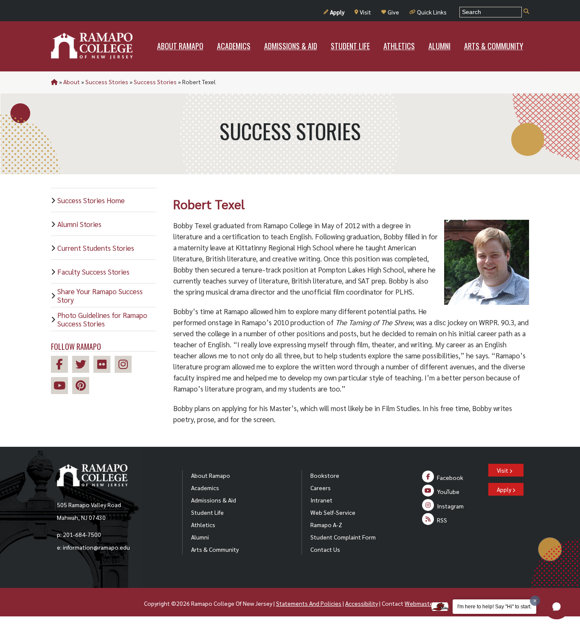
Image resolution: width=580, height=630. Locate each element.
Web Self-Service (332, 512)
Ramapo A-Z (326, 524)
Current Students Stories (95, 248)
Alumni (200, 537)
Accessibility (361, 603)
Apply (337, 12)
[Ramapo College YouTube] (61, 386)
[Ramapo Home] (91, 46)
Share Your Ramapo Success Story (100, 295)
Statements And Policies (308, 603)
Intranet (321, 500)
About (71, 81)
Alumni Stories (79, 224)
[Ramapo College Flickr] (104, 365)
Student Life (207, 512)
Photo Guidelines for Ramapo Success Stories (102, 319)
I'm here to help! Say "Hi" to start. (494, 606)
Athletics (203, 524)
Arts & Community (215, 549)
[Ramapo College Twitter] (82, 365)
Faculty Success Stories (93, 271)
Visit (365, 12)
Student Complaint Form (343, 537)
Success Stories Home (91, 200)
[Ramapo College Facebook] (61, 365)
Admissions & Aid (213, 500)
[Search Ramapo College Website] (526, 11)
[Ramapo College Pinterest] (82, 386)
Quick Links (432, 12)
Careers (320, 487)
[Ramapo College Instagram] (125, 365)
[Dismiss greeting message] (535, 601)
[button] (556, 606)
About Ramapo (210, 475)
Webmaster (420, 603)
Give (393, 12)
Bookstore (324, 475)
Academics (205, 487)
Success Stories (106, 81)
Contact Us (325, 549)
